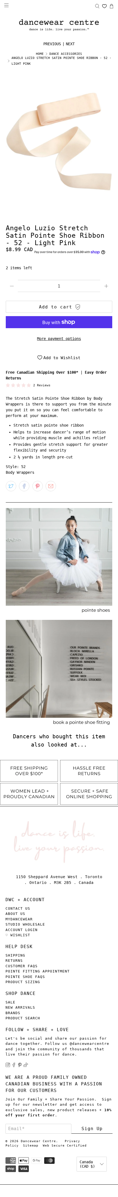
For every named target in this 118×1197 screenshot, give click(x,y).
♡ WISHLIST (17, 935)
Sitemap (30, 1145)
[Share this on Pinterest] (37, 486)
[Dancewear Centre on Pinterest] (20, 1066)
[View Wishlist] (104, 6)
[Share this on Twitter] (11, 486)
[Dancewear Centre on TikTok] (25, 1066)
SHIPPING (15, 955)
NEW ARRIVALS (20, 1007)
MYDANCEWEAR (19, 919)
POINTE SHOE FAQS (25, 977)
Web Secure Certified (65, 1145)
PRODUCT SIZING (22, 982)
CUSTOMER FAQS (21, 966)
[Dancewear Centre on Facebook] (14, 1066)
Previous (52, 44)
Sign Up (92, 1128)
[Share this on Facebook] (24, 486)
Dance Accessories (65, 53)
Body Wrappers (20, 472)
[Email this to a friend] (51, 486)
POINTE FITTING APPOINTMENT (37, 971)
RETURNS (14, 960)
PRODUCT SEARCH (22, 1018)
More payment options (59, 338)
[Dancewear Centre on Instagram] (7, 1066)
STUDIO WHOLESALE (25, 924)
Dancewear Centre (38, 1141)
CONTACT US (17, 908)
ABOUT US (15, 914)
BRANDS (12, 1013)
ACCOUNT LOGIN (21, 930)
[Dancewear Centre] (59, 25)
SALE (10, 1002)
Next (70, 44)
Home (40, 53)
